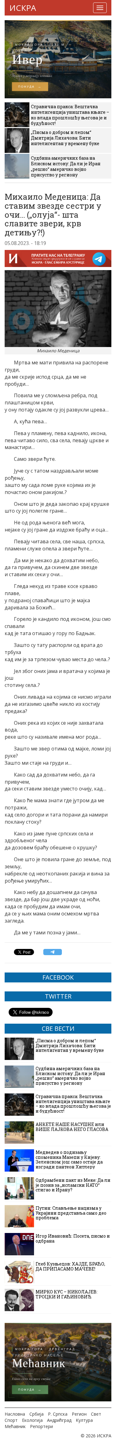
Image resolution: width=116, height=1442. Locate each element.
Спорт (11, 1420)
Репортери (41, 1426)
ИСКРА (22, 7)
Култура (84, 1420)
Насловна (15, 1414)
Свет (96, 1414)
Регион (79, 1414)
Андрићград (59, 1420)
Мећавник (15, 1426)
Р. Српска (57, 1414)
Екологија (32, 1420)
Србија (36, 1414)
